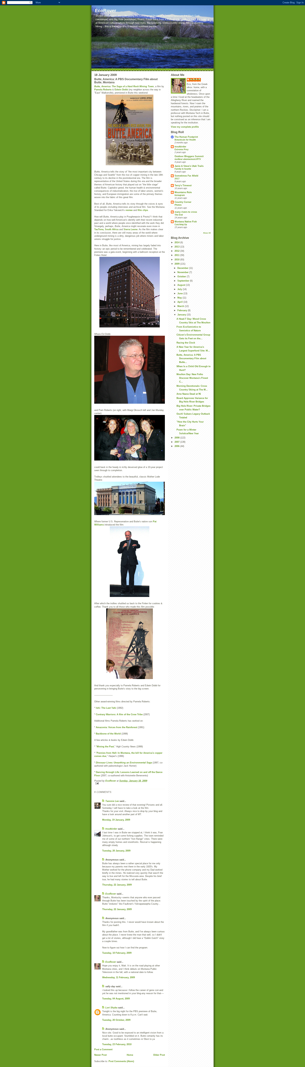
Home (130, 1055)
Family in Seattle (183, 169)
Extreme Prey (182, 149)
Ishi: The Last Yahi (106, 708)
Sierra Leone (130, 229)
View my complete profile (185, 126)
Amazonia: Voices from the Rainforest (116, 727)
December (183, 268)
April (180, 302)
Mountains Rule (183, 192)
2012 (177, 251)
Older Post (159, 1055)
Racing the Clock (186, 342)
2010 (177, 259)
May (180, 297)
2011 (177, 255)
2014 (177, 242)
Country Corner (183, 202)
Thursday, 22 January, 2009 (117, 884)
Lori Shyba (111, 1007)
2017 (177, 178)
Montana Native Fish (186, 221)
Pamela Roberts (103, 89)
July (180, 289)
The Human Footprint (186, 137)
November (183, 272)
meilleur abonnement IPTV (188, 159)
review (129, 210)
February (182, 310)
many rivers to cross (186, 212)
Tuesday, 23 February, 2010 (116, 1044)
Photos (178, 205)
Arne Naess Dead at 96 (189, 394)
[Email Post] (129, 783)
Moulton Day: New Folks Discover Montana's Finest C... (192, 378)
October (182, 276)
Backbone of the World (108, 733)
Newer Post (100, 1055)
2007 (177, 442)
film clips (143, 210)
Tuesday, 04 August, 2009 (116, 998)
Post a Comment (103, 1049)
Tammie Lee (112, 801)
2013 (177, 246)
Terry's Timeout (183, 185)
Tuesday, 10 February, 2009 (116, 953)
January (182, 314)
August (181, 285)
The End (179, 215)
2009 (177, 263)
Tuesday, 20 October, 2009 (116, 1020)
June (180, 293)
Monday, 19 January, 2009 (116, 819)
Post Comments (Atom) (121, 1061)
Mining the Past (105, 746)
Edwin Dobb (121, 89)
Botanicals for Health (185, 140)
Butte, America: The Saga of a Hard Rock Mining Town (124, 86)
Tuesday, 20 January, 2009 (116, 850)
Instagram (180, 195)
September (183, 280)
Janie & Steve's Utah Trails (189, 166)
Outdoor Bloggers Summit (189, 156)
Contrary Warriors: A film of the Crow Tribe (119, 714)
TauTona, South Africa (106, 229)
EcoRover (105, 10)
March (181, 306)
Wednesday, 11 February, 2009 (118, 977)
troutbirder (111, 828)
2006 (177, 446)
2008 (177, 437)
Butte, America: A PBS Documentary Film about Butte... (191, 359)
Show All (207, 233)
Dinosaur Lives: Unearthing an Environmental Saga (124, 762)
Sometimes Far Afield (186, 175)
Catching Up (181, 224)
